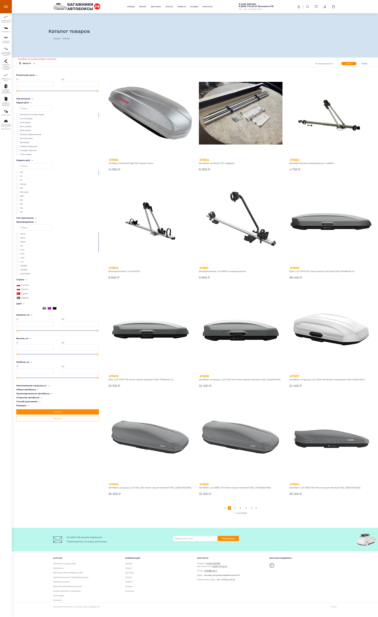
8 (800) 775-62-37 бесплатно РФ (256, 6)
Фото (349, 63)
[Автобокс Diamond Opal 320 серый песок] (150, 113)
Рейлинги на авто (61, 582)
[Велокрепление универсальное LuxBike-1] (331, 113)
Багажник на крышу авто (64, 563)
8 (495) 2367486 (247, 4)
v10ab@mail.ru (210, 571)
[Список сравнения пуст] (325, 6)
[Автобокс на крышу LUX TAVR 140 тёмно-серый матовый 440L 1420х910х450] (241, 329)
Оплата (169, 7)
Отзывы (194, 7)
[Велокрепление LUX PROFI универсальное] (241, 221)
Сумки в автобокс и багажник (67, 591)
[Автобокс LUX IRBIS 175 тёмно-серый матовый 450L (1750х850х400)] (241, 438)
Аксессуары (58, 595)
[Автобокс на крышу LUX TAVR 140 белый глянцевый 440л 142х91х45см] (331, 329)
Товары (364, 63)
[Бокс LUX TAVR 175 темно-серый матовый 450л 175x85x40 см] (150, 329)
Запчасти (57, 600)
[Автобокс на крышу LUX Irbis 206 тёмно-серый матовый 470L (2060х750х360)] (150, 438)
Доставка (156, 7)
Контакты (207, 7)
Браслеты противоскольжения (67, 586)
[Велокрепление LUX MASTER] (150, 221)
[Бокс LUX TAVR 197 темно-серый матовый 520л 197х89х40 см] (331, 221)
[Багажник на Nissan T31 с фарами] (241, 113)
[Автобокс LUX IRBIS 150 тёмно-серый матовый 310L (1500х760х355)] (331, 438)
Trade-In (181, 7)
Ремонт (143, 7)
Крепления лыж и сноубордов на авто (70, 577)
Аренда (131, 7)
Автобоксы (58, 568)
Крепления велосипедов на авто (68, 573)
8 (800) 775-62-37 (219, 566)
